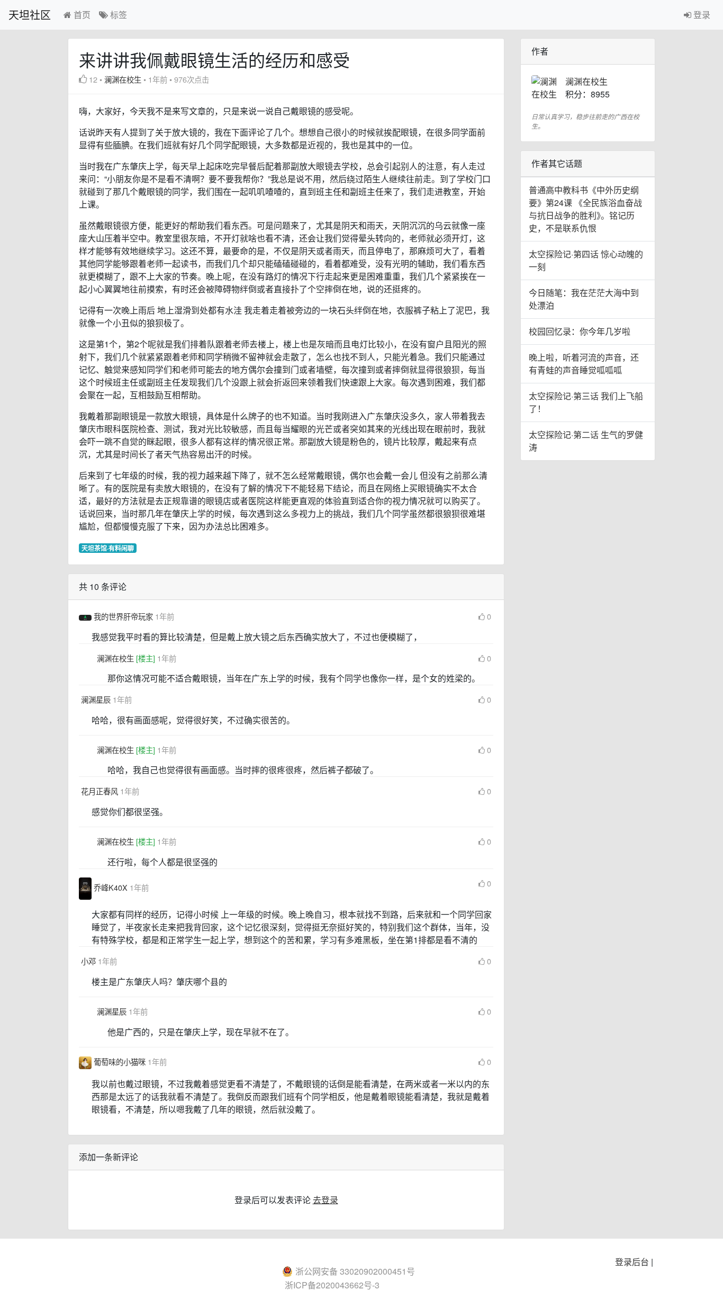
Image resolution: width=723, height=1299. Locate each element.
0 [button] (489, 616)
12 (93, 79)
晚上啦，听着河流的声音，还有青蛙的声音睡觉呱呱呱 (584, 363)
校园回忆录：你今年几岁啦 (579, 331)
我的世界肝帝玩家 (124, 616)
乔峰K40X (112, 887)
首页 (81, 14)
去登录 (325, 1200)
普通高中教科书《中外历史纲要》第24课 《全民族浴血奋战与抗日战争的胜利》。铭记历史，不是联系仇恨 (585, 209)
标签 (117, 14)
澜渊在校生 (122, 79)
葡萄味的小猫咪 (121, 1061)
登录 (700, 14)
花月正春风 (100, 790)
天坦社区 (29, 14)
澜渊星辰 (97, 699)
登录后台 (632, 1262)
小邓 (89, 960)
